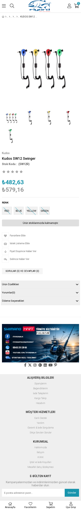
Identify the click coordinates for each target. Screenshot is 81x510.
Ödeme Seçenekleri (13, 300)
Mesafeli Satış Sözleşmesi (41, 467)
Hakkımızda (40, 447)
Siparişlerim (40, 383)
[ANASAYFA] (5, 17)
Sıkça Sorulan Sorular (41, 432)
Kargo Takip (40, 398)
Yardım (40, 423)
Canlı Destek (40, 418)
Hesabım (40, 403)
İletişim (40, 452)
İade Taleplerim (40, 393)
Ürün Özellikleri (10, 284)
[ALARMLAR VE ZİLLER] (13, 17)
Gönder (72, 492)
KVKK (41, 457)
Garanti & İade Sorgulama (41, 428)
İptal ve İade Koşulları (40, 462)
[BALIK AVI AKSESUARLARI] (9, 17)
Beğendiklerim (40, 388)
